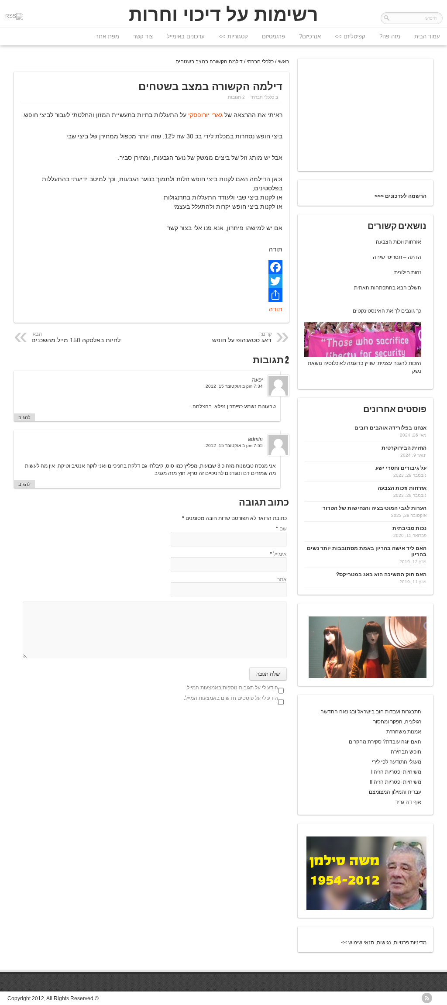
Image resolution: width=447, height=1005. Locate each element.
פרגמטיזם (273, 36)
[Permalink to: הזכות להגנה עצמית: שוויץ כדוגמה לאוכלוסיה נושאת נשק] (360, 355)
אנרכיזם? (310, 36)
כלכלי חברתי (260, 62)
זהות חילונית (407, 272)
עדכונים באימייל (186, 36)
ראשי (283, 62)
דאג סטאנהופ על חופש (242, 337)
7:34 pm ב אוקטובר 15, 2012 (234, 386)
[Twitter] (151, 281)
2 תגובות (236, 97)
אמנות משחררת (403, 732)
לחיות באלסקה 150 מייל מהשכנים (75, 337)
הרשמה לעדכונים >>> (400, 196)
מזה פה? (389, 36)
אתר (282, 579)
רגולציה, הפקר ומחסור (397, 722)
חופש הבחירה (406, 752)
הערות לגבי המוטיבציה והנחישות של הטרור (374, 508)
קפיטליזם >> (350, 36)
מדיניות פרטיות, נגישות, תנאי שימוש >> (383, 943)
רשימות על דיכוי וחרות (223, 14)
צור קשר (143, 36)
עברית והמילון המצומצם (395, 792)
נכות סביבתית (409, 528)
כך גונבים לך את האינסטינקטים (387, 311)
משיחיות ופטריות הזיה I (396, 772)
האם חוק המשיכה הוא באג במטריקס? (381, 574)
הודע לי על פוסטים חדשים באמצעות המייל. (231, 698)
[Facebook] (151, 267)
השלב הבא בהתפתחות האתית (387, 288)
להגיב (24, 417)
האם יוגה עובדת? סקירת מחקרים (385, 742)
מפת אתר (107, 36)
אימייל (280, 554)
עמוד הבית (427, 36)
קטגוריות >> (233, 36)
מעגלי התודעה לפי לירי (396, 762)
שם (283, 529)
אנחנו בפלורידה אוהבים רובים (390, 428)
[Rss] (14, 16)
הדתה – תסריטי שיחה (397, 257)
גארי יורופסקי (204, 114)
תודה (275, 309)
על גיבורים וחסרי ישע (400, 468)
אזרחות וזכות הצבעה (398, 242)
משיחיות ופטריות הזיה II (395, 782)
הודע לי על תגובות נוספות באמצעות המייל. (232, 688)
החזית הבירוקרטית (404, 448)
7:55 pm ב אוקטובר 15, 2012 (234, 445)
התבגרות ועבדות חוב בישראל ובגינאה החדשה (370, 712)
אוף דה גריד (408, 802)
